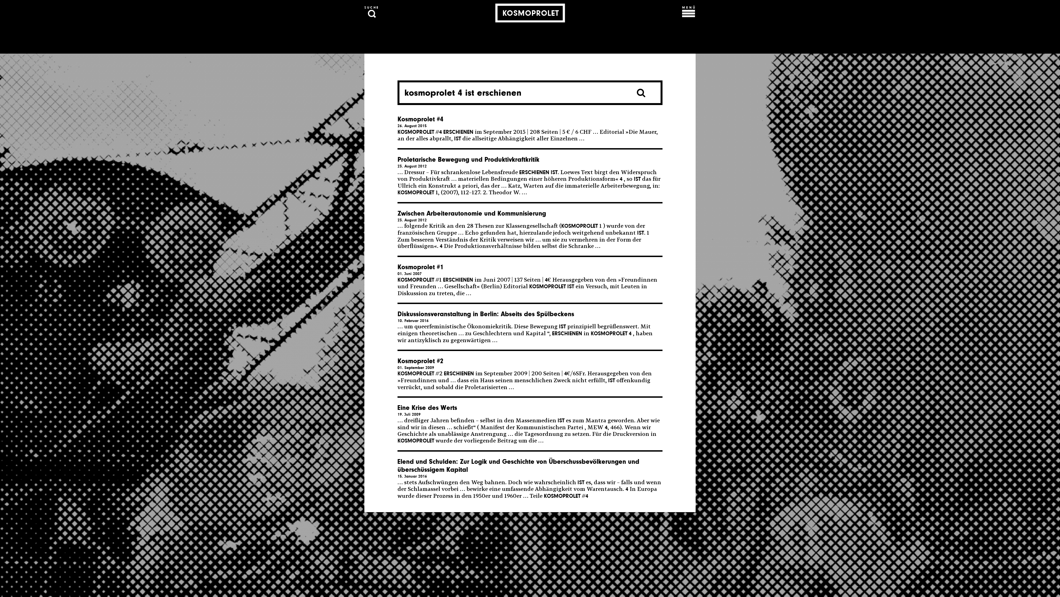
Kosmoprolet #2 (420, 361)
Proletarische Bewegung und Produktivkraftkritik (468, 160)
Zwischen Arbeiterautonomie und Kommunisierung (472, 214)
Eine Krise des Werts (427, 408)
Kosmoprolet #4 (420, 119)
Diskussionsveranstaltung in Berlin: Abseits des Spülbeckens (486, 314)
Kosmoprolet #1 (420, 267)
